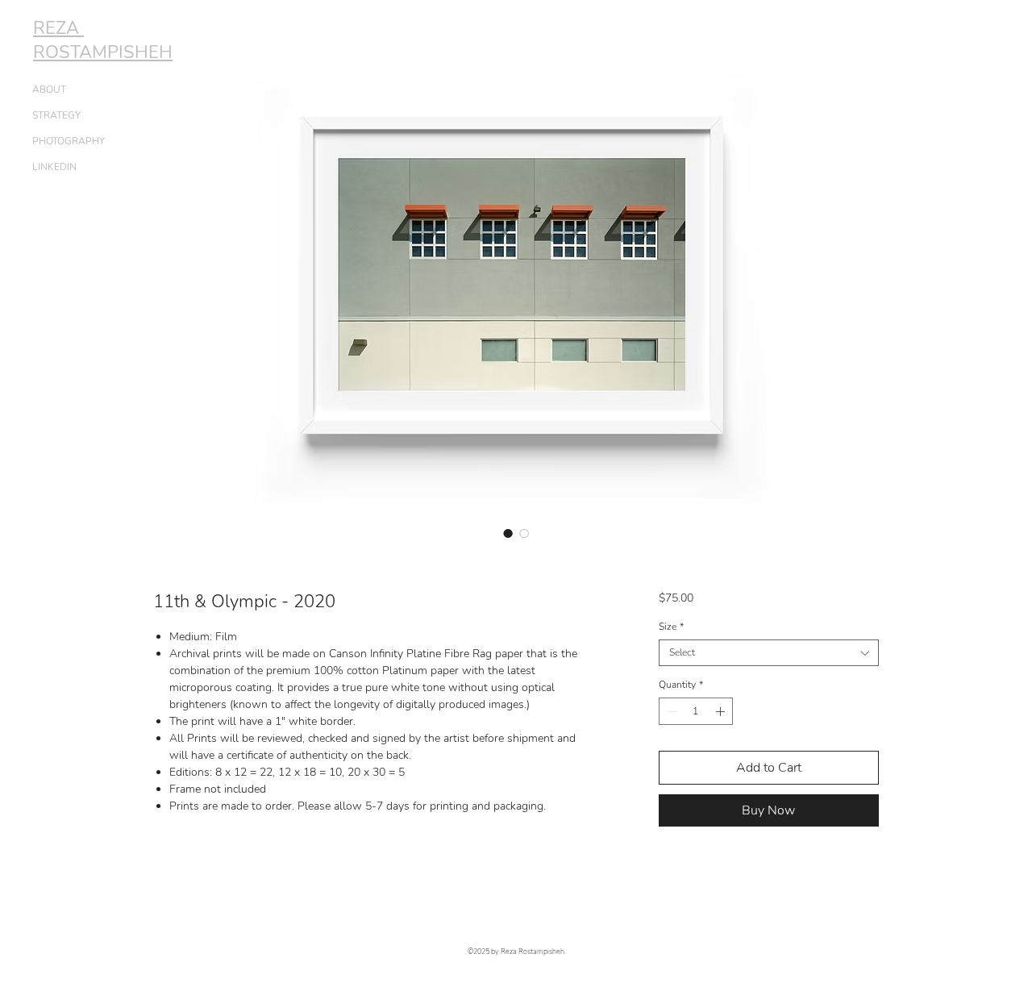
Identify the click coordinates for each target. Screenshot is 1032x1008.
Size (671, 627)
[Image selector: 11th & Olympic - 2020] (508, 533)
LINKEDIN (54, 166)
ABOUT (49, 89)
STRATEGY (56, 115)
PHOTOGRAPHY (68, 141)
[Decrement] (670, 711)
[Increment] (721, 711)
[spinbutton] (696, 711)
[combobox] (769, 652)
